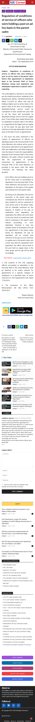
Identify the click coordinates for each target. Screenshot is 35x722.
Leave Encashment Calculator (12, 605)
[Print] (20, 40)
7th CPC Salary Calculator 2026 (12, 597)
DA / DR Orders (8, 567)
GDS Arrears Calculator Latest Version (14, 613)
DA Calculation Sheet (9, 565)
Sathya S (15, 365)
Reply (3, 444)
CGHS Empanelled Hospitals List (12, 602)
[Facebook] (3, 40)
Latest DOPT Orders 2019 (22, 258)
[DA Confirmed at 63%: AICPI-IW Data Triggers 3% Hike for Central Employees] (6, 380)
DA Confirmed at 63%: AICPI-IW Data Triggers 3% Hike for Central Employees (23, 380)
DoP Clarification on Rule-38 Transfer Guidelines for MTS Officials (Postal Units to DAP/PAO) (16, 521)
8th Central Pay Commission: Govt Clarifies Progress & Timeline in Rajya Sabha (22, 397)
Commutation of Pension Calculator (14, 642)
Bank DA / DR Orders (9, 570)
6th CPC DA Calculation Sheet (12, 575)
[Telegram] (16, 40)
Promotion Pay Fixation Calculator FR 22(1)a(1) (17, 644)
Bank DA (5, 374)
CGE (8, 8)
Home (4, 8)
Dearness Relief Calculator (11, 586)
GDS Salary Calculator (9, 615)
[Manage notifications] (31, 718)
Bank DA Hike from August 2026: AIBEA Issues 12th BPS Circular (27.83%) (22, 371)
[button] (3, 2)
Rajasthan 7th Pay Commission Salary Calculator (17, 639)
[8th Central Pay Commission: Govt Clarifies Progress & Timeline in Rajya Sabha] (6, 397)
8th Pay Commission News (6, 364)
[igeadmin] (3, 36)
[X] (8, 40)
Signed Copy (6, 302)
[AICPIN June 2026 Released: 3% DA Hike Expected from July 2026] (6, 389)
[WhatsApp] (12, 40)
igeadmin (9, 36)
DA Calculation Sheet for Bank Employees (15, 578)
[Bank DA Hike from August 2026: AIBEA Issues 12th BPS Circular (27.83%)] (6, 371)
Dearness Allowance (5, 383)
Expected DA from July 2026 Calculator (14, 573)
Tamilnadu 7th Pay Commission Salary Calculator (17, 637)
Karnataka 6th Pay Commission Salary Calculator (17, 629)
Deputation (9, 11)
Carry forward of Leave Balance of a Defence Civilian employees (26, 340)
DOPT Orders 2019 (19, 11)
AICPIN (4, 391)
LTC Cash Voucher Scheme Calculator (14, 600)
